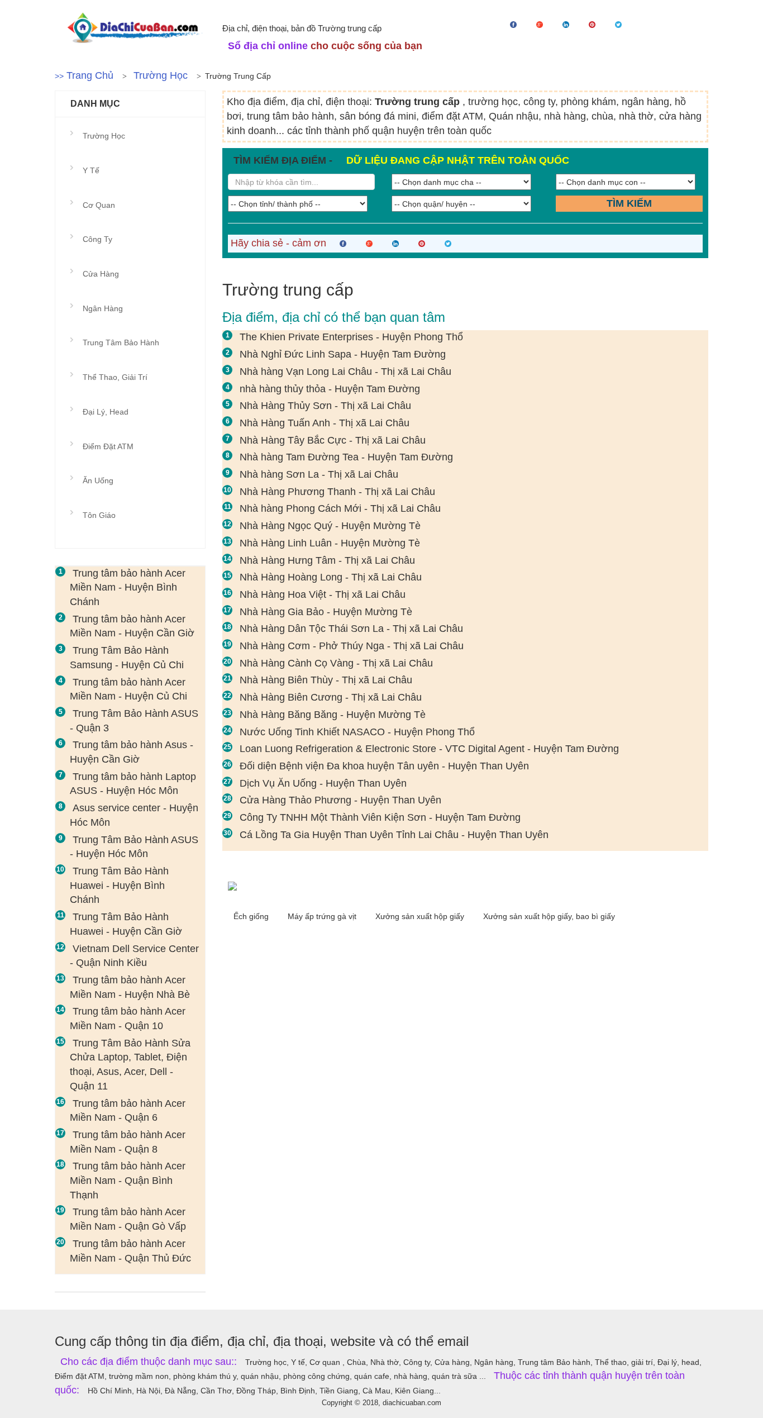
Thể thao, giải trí (115, 377)
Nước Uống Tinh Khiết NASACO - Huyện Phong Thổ (357, 731)
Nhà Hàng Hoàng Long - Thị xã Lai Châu (331, 577)
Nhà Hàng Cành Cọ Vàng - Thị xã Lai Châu (336, 663)
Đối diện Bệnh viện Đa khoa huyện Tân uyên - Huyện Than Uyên (384, 766)
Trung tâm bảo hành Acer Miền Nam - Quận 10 (127, 1018)
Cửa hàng (101, 273)
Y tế (91, 170)
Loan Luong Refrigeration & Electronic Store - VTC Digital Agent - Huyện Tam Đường (429, 748)
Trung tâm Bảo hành (121, 342)
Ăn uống (98, 480)
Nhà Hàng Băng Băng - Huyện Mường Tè (333, 714)
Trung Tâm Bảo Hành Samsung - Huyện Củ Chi (127, 657)
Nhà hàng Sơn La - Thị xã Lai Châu (319, 474)
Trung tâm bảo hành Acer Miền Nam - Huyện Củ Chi (128, 689)
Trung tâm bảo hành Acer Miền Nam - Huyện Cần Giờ (132, 626)
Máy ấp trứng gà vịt (323, 916)
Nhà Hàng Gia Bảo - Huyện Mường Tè (326, 611)
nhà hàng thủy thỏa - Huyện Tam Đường (330, 388)
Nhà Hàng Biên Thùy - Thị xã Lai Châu (326, 680)
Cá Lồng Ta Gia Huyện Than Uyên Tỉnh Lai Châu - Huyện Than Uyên (394, 834)
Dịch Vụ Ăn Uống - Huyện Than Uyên (323, 783)
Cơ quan (99, 205)
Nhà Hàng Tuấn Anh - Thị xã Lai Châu (324, 423)
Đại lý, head (105, 411)
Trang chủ (89, 75)
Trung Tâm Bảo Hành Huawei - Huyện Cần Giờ (126, 924)
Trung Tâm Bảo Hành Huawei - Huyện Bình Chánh (119, 885)
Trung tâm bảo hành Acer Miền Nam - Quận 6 (127, 1111)
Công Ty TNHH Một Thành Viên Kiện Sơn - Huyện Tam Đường (380, 817)
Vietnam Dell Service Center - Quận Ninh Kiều (134, 956)
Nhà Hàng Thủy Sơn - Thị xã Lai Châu (325, 405)
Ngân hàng (103, 308)
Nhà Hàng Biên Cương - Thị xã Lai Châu (331, 697)
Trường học (160, 75)
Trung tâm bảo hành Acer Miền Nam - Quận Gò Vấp (128, 1219)
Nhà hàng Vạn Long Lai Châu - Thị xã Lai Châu (345, 371)
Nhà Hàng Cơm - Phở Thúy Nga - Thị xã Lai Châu (352, 645)
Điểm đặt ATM (108, 446)
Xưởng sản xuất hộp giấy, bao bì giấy (549, 916)
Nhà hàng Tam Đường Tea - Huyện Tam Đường (346, 457)
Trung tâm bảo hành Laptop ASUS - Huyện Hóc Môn (133, 784)
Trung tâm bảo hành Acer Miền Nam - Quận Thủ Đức (130, 1251)
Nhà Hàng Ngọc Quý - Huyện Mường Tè (330, 525)
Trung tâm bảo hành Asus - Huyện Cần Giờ (131, 752)
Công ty (97, 239)
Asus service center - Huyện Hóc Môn (134, 815)
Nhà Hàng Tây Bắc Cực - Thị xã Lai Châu (333, 440)
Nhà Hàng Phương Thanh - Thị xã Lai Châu (337, 491)
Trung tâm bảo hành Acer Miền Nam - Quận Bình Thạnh (127, 1180)
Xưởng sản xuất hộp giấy (420, 916)
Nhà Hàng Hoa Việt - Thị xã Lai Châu (323, 594)
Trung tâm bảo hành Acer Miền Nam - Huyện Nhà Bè (130, 987)
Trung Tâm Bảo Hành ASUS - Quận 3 (134, 721)
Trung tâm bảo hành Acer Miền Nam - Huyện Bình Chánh (127, 587)
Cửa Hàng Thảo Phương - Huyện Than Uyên (340, 800)
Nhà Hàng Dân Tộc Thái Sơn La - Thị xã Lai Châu (351, 628)
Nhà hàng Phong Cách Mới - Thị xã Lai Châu (340, 508)
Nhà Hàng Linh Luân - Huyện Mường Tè (330, 543)
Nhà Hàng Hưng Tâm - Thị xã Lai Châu (327, 560)
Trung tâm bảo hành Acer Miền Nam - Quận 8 (127, 1142)
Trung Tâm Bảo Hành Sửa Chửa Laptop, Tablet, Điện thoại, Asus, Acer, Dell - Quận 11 (130, 1065)
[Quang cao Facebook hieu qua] (465, 886)
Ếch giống (252, 916)
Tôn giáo (99, 515)
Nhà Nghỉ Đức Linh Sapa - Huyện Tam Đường (343, 354)
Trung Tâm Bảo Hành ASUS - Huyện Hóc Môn (134, 847)
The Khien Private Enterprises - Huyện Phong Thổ (351, 336)
